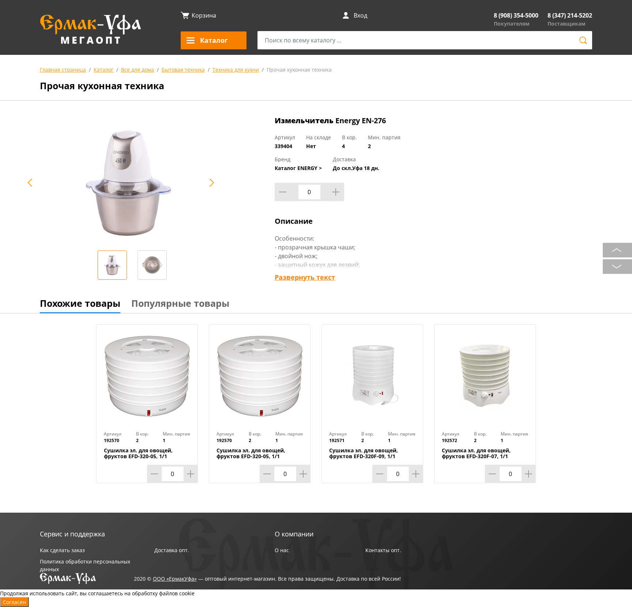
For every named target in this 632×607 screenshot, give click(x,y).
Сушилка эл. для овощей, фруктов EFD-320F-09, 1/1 (363, 453)
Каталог (103, 69)
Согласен (14, 602)
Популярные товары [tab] (180, 303)
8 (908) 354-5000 (516, 15)
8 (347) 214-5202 (570, 15)
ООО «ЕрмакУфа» (175, 578)
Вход (360, 15)
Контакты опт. (383, 550)
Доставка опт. (171, 550)
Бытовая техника (183, 69)
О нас (282, 550)
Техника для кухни (235, 69)
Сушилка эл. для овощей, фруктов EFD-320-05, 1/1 (138, 453)
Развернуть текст (305, 277)
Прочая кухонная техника (299, 69)
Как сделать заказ (62, 550)
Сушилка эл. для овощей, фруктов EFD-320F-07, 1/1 (476, 453)
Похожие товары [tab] (80, 303)
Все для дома (137, 69)
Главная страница (63, 69)
